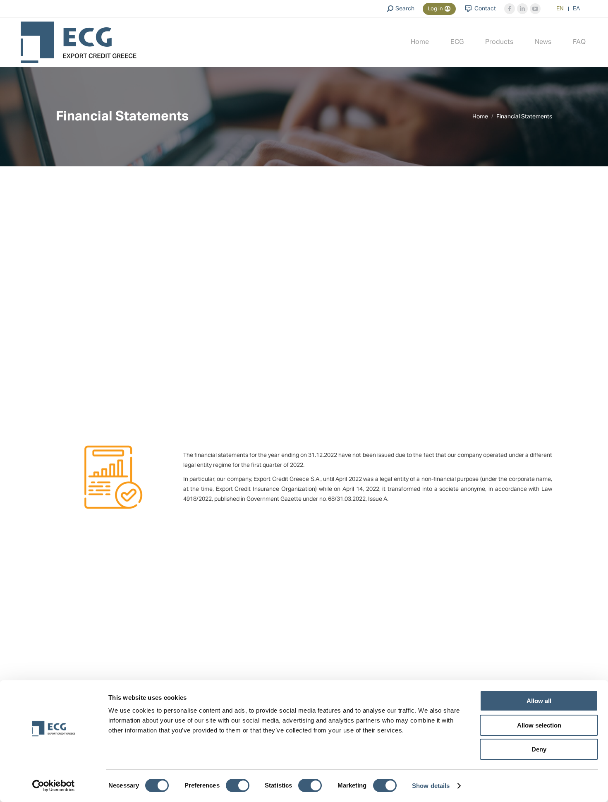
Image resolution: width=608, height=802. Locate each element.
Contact (485, 9)
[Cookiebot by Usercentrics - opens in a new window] (53, 786)
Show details (431, 785)
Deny (538, 749)
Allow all (539, 700)
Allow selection (539, 725)
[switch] (237, 785)
